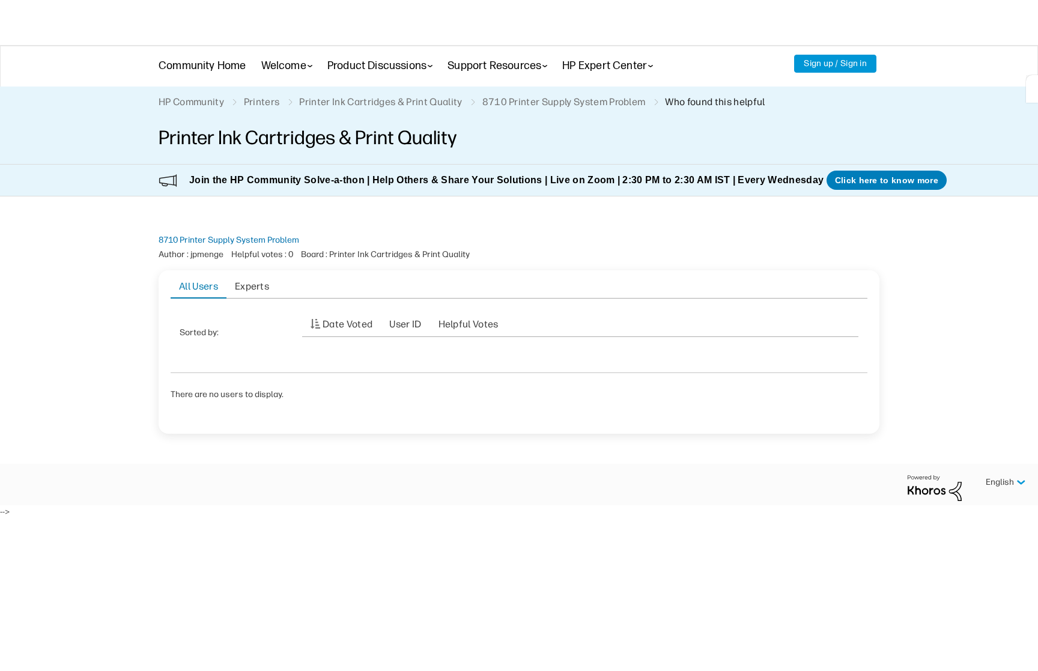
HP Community (191, 102)
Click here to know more (886, 180)
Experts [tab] (252, 286)
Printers (262, 102)
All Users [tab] (198, 286)
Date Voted (347, 324)
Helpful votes (469, 324)
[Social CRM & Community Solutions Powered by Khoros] (935, 487)
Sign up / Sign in (835, 63)
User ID (405, 324)
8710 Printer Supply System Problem (229, 240)
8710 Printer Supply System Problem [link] (564, 102)
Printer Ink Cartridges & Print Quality (380, 102)
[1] (1032, 89)
